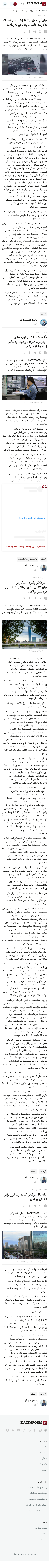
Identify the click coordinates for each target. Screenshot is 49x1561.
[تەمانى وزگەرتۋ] (13, 4)
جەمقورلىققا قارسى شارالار (36, 1505)
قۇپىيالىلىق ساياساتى (38, 1493)
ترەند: (44, 11)
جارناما (44, 1540)
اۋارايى (43, 1171)
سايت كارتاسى (41, 1528)
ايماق (43, 314)
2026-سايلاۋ (35, 11)
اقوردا (12, 11)
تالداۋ (44, 1458)
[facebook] (34, 1430)
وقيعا (27, 11)
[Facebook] (29, 32)
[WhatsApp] (40, 32)
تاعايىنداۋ (19, 11)
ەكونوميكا (43, 1464)
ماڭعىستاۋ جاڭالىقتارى (27, 559)
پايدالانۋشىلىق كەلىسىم (37, 1487)
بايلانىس (43, 1534)
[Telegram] (34, 32)
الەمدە (44, 1470)
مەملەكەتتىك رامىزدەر (38, 1499)
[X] (24, 32)
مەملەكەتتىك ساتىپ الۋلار (36, 1511)
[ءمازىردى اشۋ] (5, 4)
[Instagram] (45, 32)
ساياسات (43, 1452)
